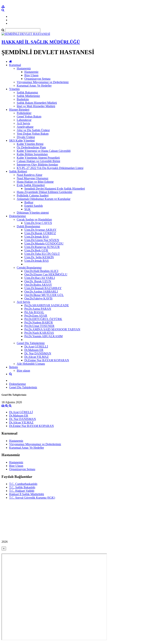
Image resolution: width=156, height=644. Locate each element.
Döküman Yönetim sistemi (33, 212)
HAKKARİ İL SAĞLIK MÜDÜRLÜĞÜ (41, 41)
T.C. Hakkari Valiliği (21, 490)
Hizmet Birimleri (19, 109)
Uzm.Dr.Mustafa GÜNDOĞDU (44, 243)
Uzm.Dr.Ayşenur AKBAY (40, 229)
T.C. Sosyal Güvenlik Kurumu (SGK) (32, 497)
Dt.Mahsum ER (33, 350)
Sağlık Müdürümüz (28, 95)
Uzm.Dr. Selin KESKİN (39, 257)
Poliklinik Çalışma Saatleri (33, 195)
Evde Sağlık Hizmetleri (31, 185)
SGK (27, 209)
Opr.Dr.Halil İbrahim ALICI (41, 271)
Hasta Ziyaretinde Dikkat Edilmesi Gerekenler (44, 192)
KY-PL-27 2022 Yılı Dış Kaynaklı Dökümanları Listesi (50, 168)
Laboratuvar (24, 120)
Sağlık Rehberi (18, 171)
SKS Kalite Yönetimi (22, 140)
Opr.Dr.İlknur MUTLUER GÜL (44, 295)
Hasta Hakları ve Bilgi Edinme (35, 181)
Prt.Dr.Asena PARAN (37, 308)
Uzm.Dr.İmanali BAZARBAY (43, 288)
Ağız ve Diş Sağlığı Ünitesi (33, 130)
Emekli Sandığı (33, 205)
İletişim (13, 367)
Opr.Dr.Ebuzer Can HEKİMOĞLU (45, 274)
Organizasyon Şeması (37, 78)
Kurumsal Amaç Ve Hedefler (34, 85)
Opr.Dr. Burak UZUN (37, 281)
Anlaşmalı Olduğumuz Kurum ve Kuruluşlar (43, 198)
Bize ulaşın (23, 370)
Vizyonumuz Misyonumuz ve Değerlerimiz (43, 82)
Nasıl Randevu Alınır (29, 174)
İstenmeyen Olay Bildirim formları (37, 164)
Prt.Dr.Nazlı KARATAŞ (39, 332)
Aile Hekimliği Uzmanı (31, 363)
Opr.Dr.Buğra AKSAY (38, 284)
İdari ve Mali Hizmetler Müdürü (36, 106)
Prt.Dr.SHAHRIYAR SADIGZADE (46, 305)
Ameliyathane (25, 126)
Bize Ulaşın (31, 75)
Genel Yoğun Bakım (29, 116)
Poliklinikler (24, 113)
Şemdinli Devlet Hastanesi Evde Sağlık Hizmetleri (54, 188)
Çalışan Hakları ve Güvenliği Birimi (38, 161)
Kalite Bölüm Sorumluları (32, 154)
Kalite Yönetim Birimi (30, 144)
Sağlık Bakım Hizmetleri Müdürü (37, 102)
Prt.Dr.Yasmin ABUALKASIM (43, 336)
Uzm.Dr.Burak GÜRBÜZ (40, 233)
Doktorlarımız (17, 216)
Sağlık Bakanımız (27, 92)
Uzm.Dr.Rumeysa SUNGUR (42, 247)
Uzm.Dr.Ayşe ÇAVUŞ (38, 223)
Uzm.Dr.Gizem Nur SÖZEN (41, 240)
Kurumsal (15, 65)
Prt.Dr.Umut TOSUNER (39, 326)
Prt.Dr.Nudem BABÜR (38, 322)
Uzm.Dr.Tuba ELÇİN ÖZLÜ (42, 253)
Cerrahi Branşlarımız (29, 267)
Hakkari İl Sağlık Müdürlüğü (26, 494)
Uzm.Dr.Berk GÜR (36, 250)
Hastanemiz (24, 68)
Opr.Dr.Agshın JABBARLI (41, 291)
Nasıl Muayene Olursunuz (32, 178)
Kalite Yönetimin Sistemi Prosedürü (38, 157)
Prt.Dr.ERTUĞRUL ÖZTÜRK (43, 319)
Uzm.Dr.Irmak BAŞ (36, 236)
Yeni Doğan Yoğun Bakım (33, 133)
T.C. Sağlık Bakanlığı (22, 487)
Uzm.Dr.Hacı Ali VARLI (39, 277)
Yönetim (14, 89)
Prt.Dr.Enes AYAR (35, 315)
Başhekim (23, 99)
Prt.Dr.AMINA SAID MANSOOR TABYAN (52, 329)
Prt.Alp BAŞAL (34, 312)
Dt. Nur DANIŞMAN (37, 353)
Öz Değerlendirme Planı (31, 147)
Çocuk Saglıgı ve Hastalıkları (34, 219)
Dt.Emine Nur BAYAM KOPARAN (46, 360)
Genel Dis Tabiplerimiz (31, 343)
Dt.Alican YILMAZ (36, 356)
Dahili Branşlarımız (28, 226)
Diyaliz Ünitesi (26, 137)
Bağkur (28, 202)
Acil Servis (23, 123)
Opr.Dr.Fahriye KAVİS (38, 298)
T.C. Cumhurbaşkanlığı (23, 483)
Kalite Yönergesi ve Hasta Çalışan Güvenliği (44, 150)
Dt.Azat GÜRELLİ (36, 346)
